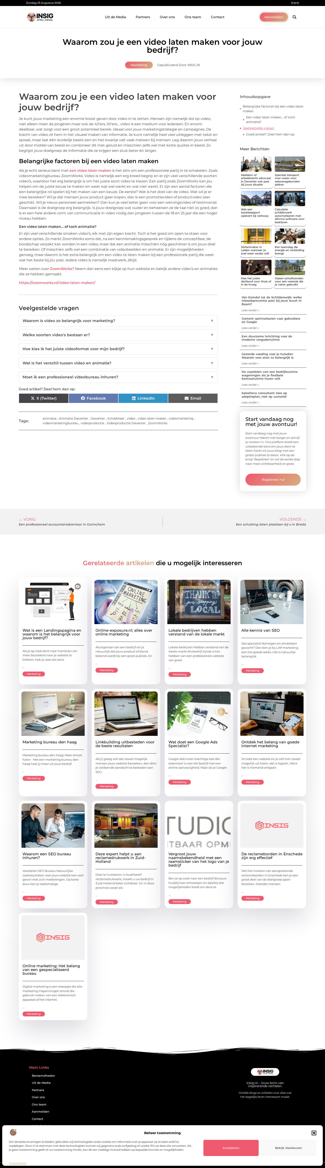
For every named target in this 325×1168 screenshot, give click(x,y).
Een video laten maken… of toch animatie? (270, 119)
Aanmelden (40, 1111)
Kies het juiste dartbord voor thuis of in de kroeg (256, 281)
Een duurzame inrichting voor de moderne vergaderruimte (267, 338)
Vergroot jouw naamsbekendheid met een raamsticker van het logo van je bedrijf (198, 859)
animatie (49, 418)
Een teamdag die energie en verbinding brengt (289, 250)
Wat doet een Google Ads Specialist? (193, 744)
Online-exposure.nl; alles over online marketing (124, 632)
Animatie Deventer (73, 418)
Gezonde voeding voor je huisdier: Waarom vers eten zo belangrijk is (268, 355)
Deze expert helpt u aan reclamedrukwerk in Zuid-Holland (121, 858)
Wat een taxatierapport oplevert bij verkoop (254, 212)
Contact (217, 17)
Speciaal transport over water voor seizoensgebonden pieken (287, 179)
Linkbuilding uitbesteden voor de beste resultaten (125, 744)
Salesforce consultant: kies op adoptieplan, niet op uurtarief (264, 394)
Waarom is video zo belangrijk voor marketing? (118, 320)
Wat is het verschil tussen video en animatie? (118, 363)
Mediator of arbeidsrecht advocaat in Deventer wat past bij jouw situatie (256, 179)
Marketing (139, 65)
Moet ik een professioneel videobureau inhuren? (118, 377)
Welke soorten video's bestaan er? (118, 335)
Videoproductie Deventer (126, 423)
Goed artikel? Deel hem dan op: (270, 134)
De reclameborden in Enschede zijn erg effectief (271, 856)
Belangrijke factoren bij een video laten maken (273, 108)
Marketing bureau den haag (50, 742)
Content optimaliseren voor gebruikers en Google (271, 320)
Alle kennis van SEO (260, 630)
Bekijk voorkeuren (288, 1148)
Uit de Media (115, 17)
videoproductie (92, 423)
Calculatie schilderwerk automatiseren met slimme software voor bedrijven (289, 216)
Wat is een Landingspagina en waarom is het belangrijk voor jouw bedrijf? (52, 634)
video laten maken (152, 418)
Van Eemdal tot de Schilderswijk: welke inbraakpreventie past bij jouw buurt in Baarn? (272, 300)
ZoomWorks (61, 269)
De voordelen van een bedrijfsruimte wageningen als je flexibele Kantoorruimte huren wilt (270, 375)
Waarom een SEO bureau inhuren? (47, 856)
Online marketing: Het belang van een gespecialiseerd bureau (51, 970)
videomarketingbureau (60, 423)
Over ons (167, 17)
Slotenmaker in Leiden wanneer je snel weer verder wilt (255, 250)
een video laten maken (90, 170)
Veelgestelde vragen (258, 128)
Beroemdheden (43, 1075)
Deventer (98, 418)
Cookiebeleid (17, 1163)
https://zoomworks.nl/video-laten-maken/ (57, 283)
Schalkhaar (115, 418)
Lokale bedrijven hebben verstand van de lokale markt (196, 632)
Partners (143, 17)
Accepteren (231, 1148)
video (131, 418)
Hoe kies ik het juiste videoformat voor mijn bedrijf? (118, 349)
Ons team (193, 17)
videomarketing (181, 418)
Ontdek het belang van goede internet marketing (270, 744)
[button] (314, 1133)
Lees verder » (250, 310)
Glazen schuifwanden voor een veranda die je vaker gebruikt (289, 281)
